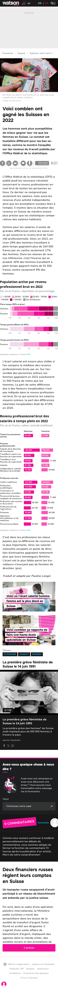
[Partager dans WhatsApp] (8, 163)
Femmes (37, 654)
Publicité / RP (17, 968)
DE (40, 3)
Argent (21, 53)
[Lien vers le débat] (23, 163)
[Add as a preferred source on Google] (42, 163)
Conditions (15, 973)
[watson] (11, 3)
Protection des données (35, 973)
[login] (3, 984)
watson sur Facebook (43, 964)
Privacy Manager (29, 977)
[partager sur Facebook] (4, 745)
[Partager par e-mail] (15, 163)
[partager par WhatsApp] (12, 745)
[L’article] (29, 909)
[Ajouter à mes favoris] (29, 163)
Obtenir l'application (18, 964)
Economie (8, 53)
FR (46, 3)
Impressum (43, 968)
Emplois (30, 968)
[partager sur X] (8, 745)
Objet (6, 799)
